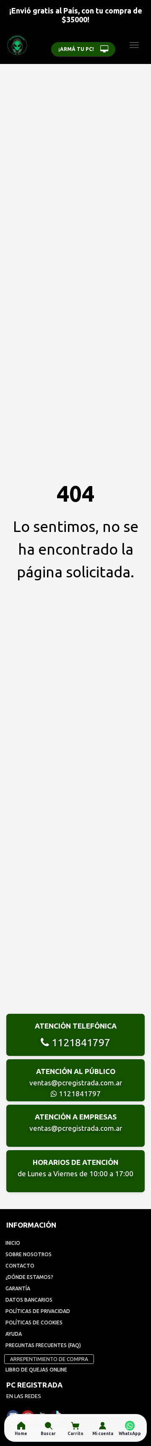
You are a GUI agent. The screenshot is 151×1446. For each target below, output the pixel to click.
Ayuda (13, 1334)
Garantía (17, 1288)
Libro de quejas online (36, 1369)
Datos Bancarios (28, 1299)
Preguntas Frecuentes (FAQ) (43, 1345)
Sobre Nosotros (28, 1254)
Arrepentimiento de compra (49, 1359)
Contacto (19, 1265)
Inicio (12, 1243)
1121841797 (79, 1042)
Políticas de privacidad (37, 1311)
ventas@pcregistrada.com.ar (75, 1083)
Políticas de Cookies (33, 1322)
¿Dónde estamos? (29, 1277)
